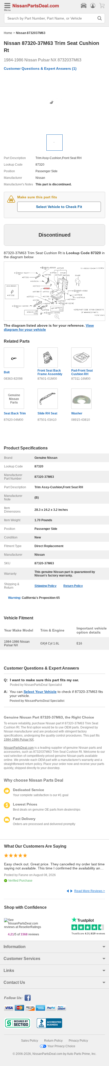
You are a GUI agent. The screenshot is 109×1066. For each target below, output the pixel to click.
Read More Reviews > (89, 891)
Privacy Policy (78, 1040)
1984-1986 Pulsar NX (19, 739)
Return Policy (73, 586)
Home (8, 33)
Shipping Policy (45, 586)
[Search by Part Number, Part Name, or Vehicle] (100, 18)
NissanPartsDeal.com (19, 747)
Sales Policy (29, 1040)
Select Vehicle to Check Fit (59, 207)
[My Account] (93, 6)
